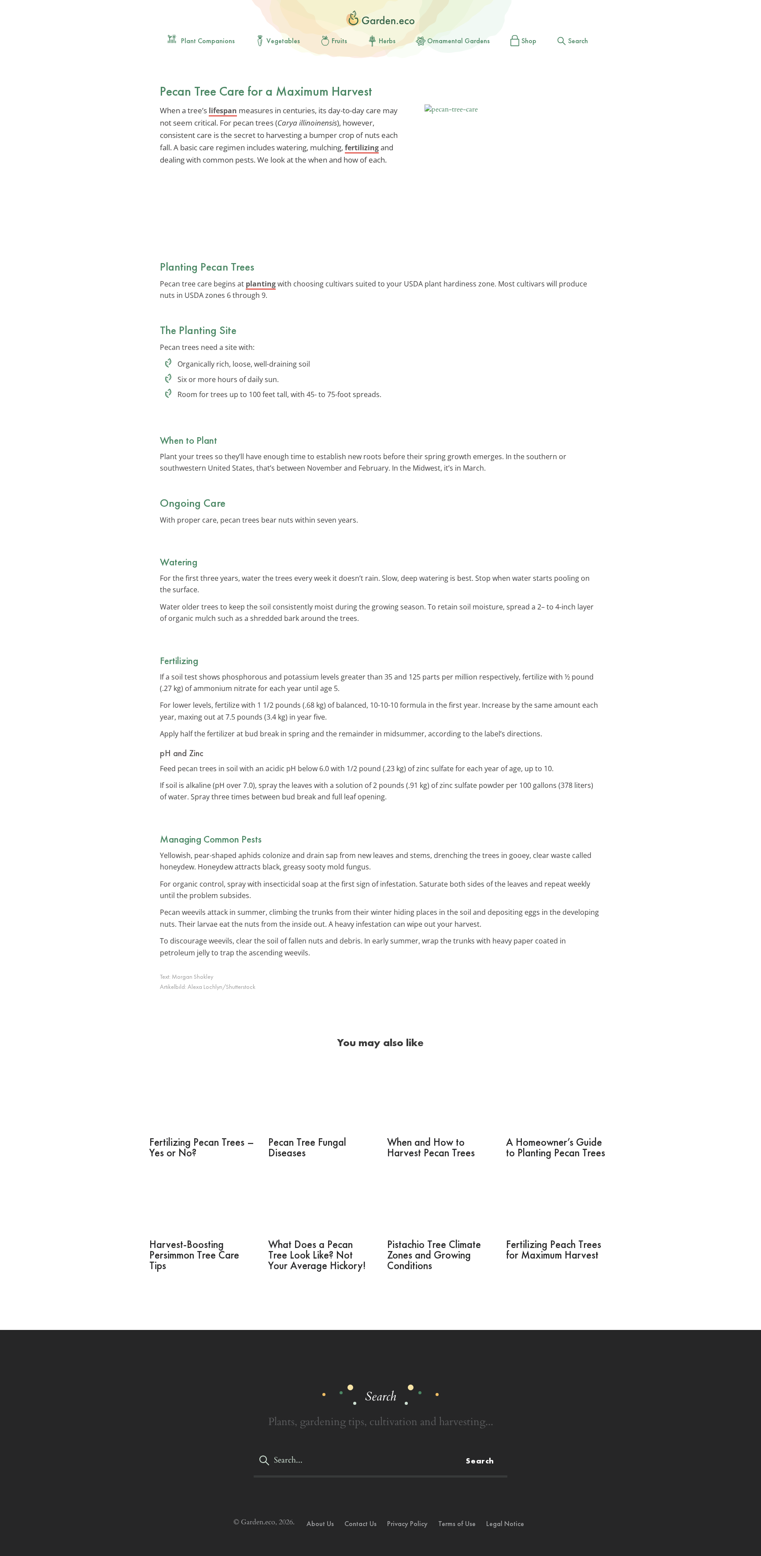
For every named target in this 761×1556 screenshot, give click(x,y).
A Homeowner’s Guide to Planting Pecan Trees (555, 1147)
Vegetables (283, 40)
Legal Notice (505, 1523)
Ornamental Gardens (458, 40)
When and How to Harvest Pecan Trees (431, 1147)
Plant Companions (208, 40)
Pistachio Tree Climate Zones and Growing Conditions (434, 1254)
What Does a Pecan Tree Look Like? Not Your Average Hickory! (317, 1254)
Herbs (387, 40)
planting (261, 284)
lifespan (223, 110)
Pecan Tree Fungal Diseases (307, 1147)
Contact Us (360, 1523)
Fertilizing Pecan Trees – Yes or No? (201, 1147)
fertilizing (362, 147)
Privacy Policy (407, 1523)
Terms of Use (457, 1523)
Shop (528, 40)
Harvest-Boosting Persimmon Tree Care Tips (194, 1254)
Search (578, 40)
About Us (320, 1523)
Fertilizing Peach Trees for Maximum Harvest (553, 1249)
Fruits (339, 40)
